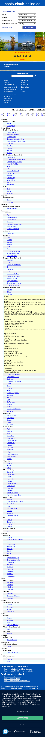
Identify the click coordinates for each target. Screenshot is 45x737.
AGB (22, 89)
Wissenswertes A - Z (10, 87)
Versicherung (8, 98)
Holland (20, 674)
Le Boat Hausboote (10, 89)
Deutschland (22, 666)
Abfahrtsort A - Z (9, 85)
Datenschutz (25, 87)
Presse (23, 92)
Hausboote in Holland (12, 679)
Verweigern (22, 711)
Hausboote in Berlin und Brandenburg (18, 669)
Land (4, 14)
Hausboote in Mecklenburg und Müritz (18, 671)
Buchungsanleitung (10, 94)
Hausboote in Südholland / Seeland (17, 681)
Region (4, 17)
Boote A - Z (7, 82)
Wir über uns (25, 80)
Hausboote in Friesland (12, 677)
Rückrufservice (8, 92)
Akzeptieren (22, 718)
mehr (22, 725)
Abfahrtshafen (7, 20)
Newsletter (7, 96)
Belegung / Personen (9, 23)
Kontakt (22, 59)
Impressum (24, 85)
